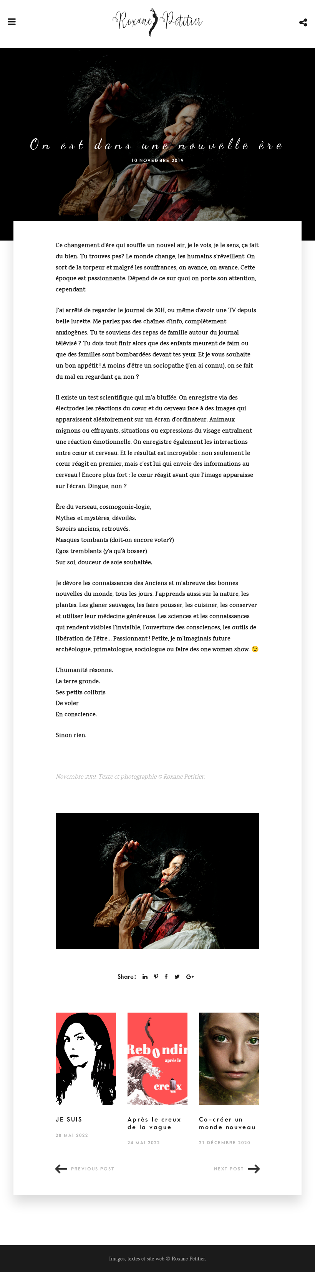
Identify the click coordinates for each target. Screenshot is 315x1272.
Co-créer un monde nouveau (227, 1123)
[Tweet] (177, 976)
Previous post (92, 1169)
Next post (229, 1169)
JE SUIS (69, 1119)
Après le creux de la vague (155, 1123)
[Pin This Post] (156, 976)
